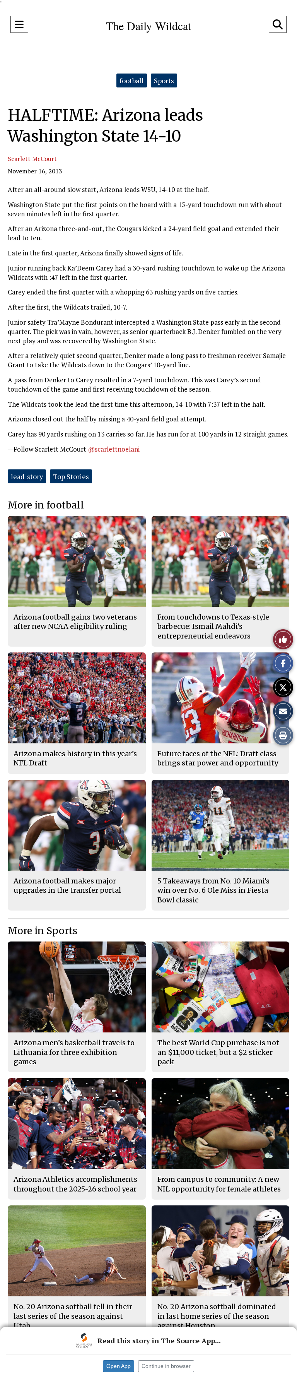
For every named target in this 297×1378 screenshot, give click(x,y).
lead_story (27, 476)
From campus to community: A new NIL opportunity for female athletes (219, 1184)
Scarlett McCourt (32, 158)
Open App (118, 1366)
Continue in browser (166, 1366)
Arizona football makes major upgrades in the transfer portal (67, 885)
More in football (46, 505)
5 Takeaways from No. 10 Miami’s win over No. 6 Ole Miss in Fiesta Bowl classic (213, 890)
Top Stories (71, 476)
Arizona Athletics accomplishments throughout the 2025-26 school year (75, 1184)
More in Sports (42, 931)
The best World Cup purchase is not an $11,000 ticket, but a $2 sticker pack (218, 1052)
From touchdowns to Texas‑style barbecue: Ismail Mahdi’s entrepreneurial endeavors (213, 626)
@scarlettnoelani (114, 449)
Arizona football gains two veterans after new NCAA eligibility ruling (75, 622)
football (131, 80)
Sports (164, 80)
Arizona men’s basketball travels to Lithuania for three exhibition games (74, 1052)
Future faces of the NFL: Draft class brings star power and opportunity (217, 758)
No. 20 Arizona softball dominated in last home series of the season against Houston (216, 1316)
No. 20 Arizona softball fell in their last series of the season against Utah (73, 1316)
